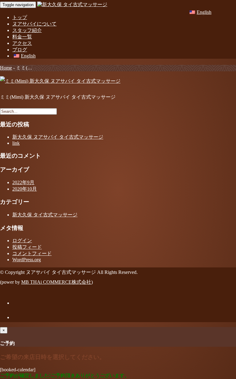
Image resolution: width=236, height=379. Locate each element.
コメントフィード (32, 253)
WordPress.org (26, 259)
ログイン (22, 240)
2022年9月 (23, 182)
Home (6, 67)
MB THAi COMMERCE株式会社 (56, 282)
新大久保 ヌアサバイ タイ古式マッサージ (57, 137)
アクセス (22, 43)
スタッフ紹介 (27, 30)
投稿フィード (27, 247)
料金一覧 (22, 36)
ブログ (19, 49)
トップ (19, 17)
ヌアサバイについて (34, 23)
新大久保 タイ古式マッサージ (44, 214)
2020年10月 (24, 188)
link (16, 143)
